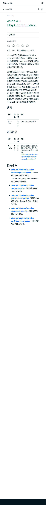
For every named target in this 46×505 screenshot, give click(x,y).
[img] (8, 45)
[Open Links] (42, 3)
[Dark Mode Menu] (41, 9)
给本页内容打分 (12, 41)
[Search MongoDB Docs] (38, 9)
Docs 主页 (10, 16)
